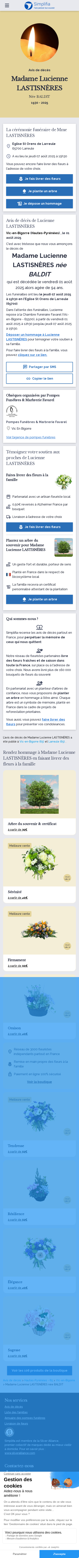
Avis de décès (12, 1380)
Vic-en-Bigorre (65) (32, 741)
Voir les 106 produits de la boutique (39, 1370)
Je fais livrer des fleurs (40, 179)
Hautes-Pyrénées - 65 (38, 1380)
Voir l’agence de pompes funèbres (30, 437)
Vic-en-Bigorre (65, 1380)
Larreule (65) (57, 741)
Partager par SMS (39, 367)
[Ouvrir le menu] (7, 5)
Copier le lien (39, 378)
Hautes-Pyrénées (45, 233)
